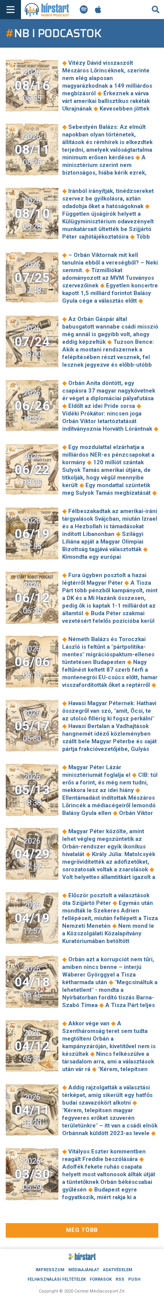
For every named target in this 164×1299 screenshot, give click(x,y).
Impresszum (49, 1269)
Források (101, 1279)
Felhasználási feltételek (56, 1279)
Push (134, 1279)
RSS (120, 1279)
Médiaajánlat (83, 1269)
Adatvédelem (117, 1269)
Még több (82, 1230)
